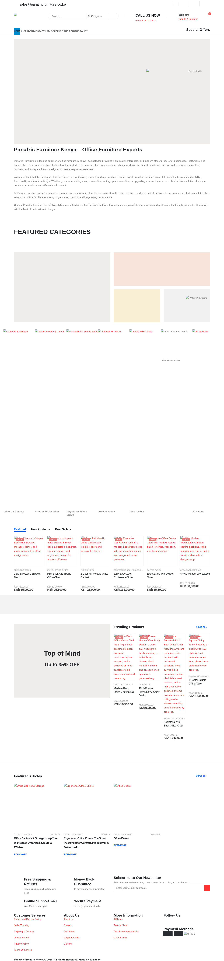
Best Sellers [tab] (63, 529)
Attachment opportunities (126, 931)
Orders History (21, 937)
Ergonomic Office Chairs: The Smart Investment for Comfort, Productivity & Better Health (86, 843)
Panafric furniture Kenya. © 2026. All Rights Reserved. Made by (51, 959)
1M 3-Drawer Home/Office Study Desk (149, 692)
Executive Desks (22, 570)
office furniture (23, 835)
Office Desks (121, 838)
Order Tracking (21, 925)
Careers (68, 925)
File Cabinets (87, 570)
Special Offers (198, 30)
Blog (51, 31)
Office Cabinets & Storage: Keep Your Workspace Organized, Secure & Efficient (36, 843)
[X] (194, 3)
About (30, 31)
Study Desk (144, 685)
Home (17, 31)
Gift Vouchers (121, 937)
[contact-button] (207, 888)
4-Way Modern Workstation (195, 573)
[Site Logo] (23, 19)
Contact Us (41, 31)
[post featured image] (37, 807)
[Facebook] (183, 3)
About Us (68, 919)
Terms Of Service (23, 950)
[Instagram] (204, 3)
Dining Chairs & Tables (200, 676)
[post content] (29, 551)
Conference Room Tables (126, 570)
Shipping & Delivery (24, 931)
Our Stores (69, 931)
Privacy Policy (21, 944)
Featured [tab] (20, 529)
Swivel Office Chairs (57, 570)
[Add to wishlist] (38, 541)
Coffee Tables (154, 570)
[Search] (113, 16)
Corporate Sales (72, 937)
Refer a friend (120, 925)
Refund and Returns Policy (71, 31)
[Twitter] (177, 921)
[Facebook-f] (168, 921)
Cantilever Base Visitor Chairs (129, 685)
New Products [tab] (40, 529)
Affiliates (118, 919)
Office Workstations (190, 570)
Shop (23, 31)
